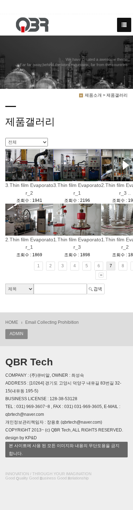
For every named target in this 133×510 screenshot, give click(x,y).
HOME (11, 322)
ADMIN (16, 333)
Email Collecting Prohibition (52, 322)
